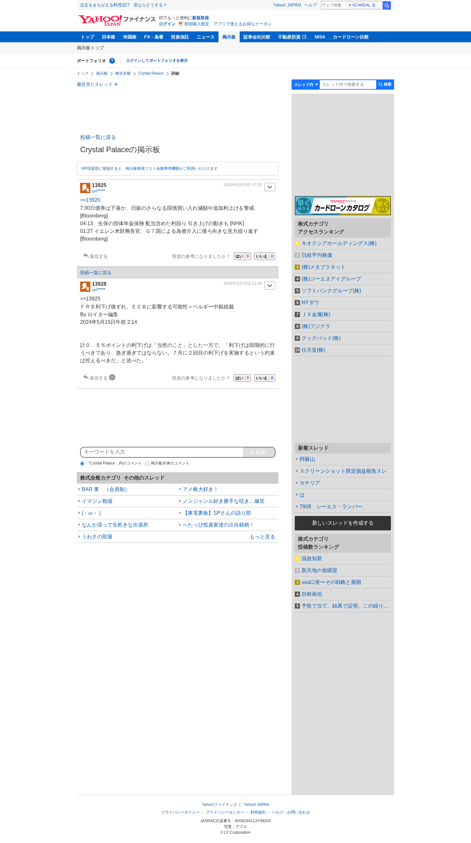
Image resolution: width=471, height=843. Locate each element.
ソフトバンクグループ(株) (331, 290)
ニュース (206, 36)
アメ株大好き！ (201, 489)
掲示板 (229, 36)
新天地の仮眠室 (319, 570)
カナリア (310, 483)
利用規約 (258, 812)
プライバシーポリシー (180, 812)
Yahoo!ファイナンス (219, 804)
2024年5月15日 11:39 (243, 283)
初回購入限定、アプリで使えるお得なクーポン (228, 23)
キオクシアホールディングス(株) (339, 243)
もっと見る (262, 536)
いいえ (264, 256)
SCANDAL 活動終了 (367, 5)
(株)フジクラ (316, 326)
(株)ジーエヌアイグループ (331, 279)
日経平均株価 (317, 255)
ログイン (167, 23)
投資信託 (180, 36)
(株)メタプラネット (324, 267)
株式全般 (123, 73)
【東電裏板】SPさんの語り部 (217, 513)
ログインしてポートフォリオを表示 (157, 60)
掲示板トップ (90, 47)
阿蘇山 (307, 459)
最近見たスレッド (95, 84)
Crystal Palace (151, 73)
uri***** (98, 191)
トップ (87, 36)
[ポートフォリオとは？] (112, 60)
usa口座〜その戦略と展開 (331, 582)
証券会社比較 (257, 36)
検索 (387, 5)
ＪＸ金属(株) (316, 314)
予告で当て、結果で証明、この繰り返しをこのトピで (346, 606)
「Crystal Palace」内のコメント (114, 463)
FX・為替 (153, 36)
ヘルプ (310, 5)
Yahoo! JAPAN (287, 5)
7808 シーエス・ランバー (331, 506)
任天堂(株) (313, 350)
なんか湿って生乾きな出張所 (115, 525)
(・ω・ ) (91, 513)
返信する (99, 256)
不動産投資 (289, 36)
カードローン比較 (351, 36)
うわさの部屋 (97, 536)
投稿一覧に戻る (98, 137)
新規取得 (200, 17)
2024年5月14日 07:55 (243, 185)
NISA (320, 36)
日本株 (108, 36)
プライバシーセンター (225, 812)
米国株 (129, 36)
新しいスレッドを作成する (343, 523)
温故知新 (312, 558)
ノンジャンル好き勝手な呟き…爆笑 (224, 501)
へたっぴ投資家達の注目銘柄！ (218, 525)
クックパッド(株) (321, 338)
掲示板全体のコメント (170, 463)
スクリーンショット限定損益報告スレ (343, 471)
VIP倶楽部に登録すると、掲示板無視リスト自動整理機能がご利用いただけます (149, 168)
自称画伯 (312, 594)
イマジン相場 (97, 501)
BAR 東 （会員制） (106, 489)
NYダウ (310, 302)
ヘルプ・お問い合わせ (291, 812)
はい (242, 256)
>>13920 (90, 200)
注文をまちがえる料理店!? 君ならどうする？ (123, 5)
